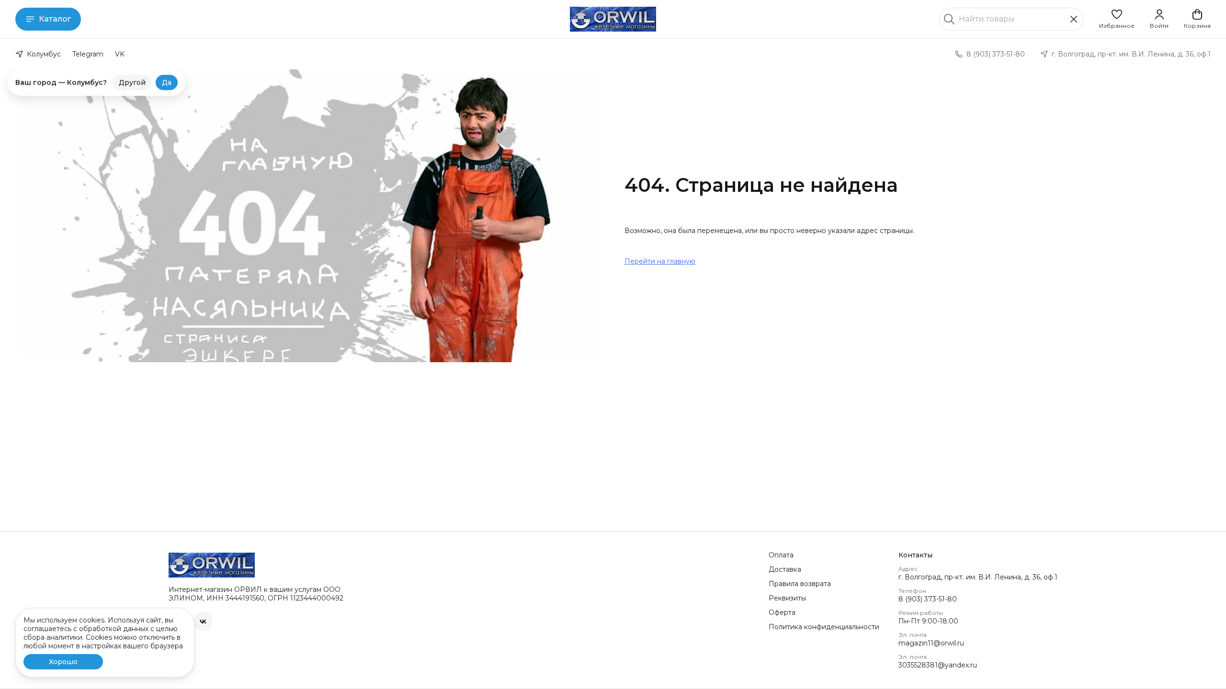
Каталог (55, 18)
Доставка (785, 569)
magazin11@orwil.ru (931, 643)
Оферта (782, 612)
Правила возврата (800, 583)
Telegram (87, 54)
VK (120, 54)
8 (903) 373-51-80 (927, 599)
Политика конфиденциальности (824, 626)
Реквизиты (787, 598)
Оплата (781, 555)
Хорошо (63, 661)
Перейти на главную (659, 261)
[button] (1117, 19)
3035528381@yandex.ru (937, 665)
